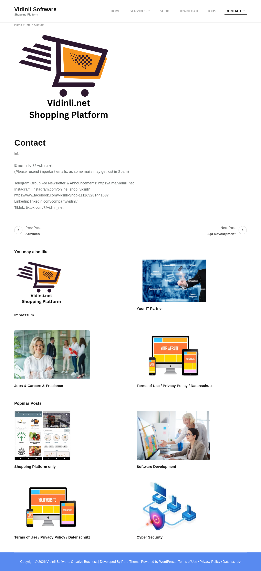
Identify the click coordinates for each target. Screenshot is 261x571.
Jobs (211, 11)
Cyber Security (150, 537)
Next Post (221, 231)
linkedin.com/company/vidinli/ (53, 201)
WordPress (167, 561)
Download (188, 11)
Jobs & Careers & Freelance (38, 386)
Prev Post (33, 231)
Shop (164, 11)
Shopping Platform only (35, 467)
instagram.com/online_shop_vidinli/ (61, 189)
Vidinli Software (35, 9)
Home (116, 11)
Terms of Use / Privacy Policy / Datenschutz (174, 386)
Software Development (156, 467)
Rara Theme (130, 561)
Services (138, 11)
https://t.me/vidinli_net (116, 183)
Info (17, 153)
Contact (234, 11)
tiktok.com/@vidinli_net (44, 207)
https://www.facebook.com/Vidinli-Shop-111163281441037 (61, 195)
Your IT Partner (150, 309)
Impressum (24, 315)
